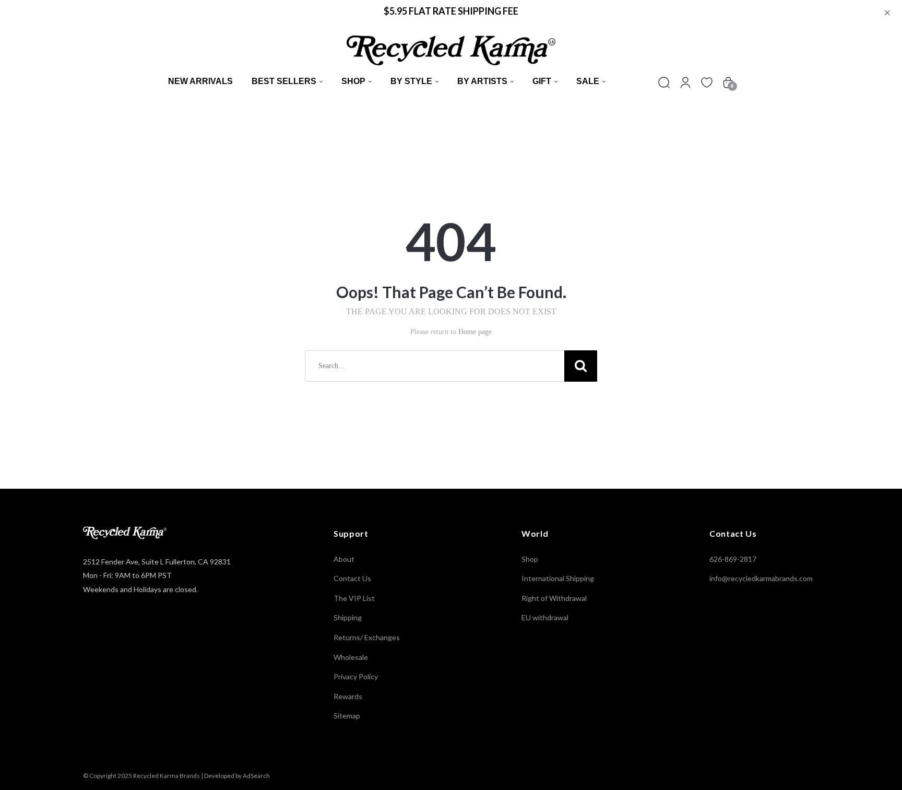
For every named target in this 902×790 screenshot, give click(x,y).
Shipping (348, 617)
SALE (587, 81)
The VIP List (354, 598)
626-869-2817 (732, 559)
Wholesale (351, 657)
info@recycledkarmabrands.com (761, 578)
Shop (353, 81)
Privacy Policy (356, 676)
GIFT (541, 81)
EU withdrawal (544, 617)
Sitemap (347, 715)
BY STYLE (411, 81)
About (344, 559)
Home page (475, 332)
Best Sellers (284, 81)
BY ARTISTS (482, 81)
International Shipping (557, 578)
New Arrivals (200, 81)
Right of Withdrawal (554, 598)
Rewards (348, 696)
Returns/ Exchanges (367, 637)
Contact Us (352, 578)
